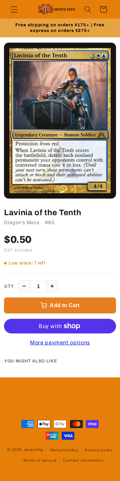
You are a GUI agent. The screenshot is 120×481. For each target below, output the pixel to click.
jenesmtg (33, 450)
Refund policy (64, 450)
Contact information (83, 460)
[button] (14, 9)
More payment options (60, 342)
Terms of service (40, 460)
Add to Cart (64, 305)
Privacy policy (99, 450)
